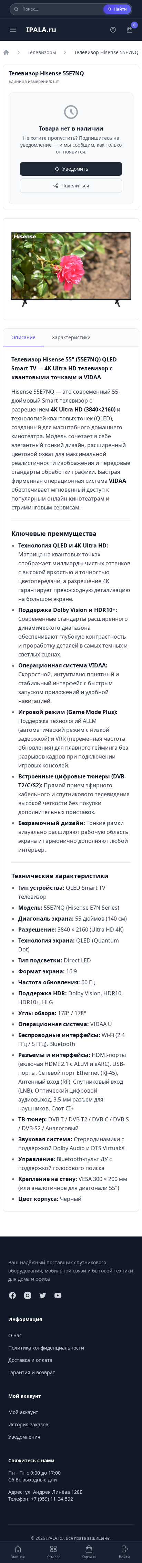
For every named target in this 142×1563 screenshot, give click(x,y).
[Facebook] (12, 1295)
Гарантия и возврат (31, 1372)
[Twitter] (43, 1295)
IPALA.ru (41, 29)
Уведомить (75, 168)
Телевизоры (42, 52)
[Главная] (6, 52)
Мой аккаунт (23, 1412)
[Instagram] (27, 1295)
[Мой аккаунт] (113, 30)
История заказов (28, 1424)
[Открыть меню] (13, 29)
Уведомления (24, 1436)
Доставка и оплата (30, 1360)
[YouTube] (58, 1295)
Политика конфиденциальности (46, 1347)
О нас (15, 1335)
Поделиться (75, 185)
